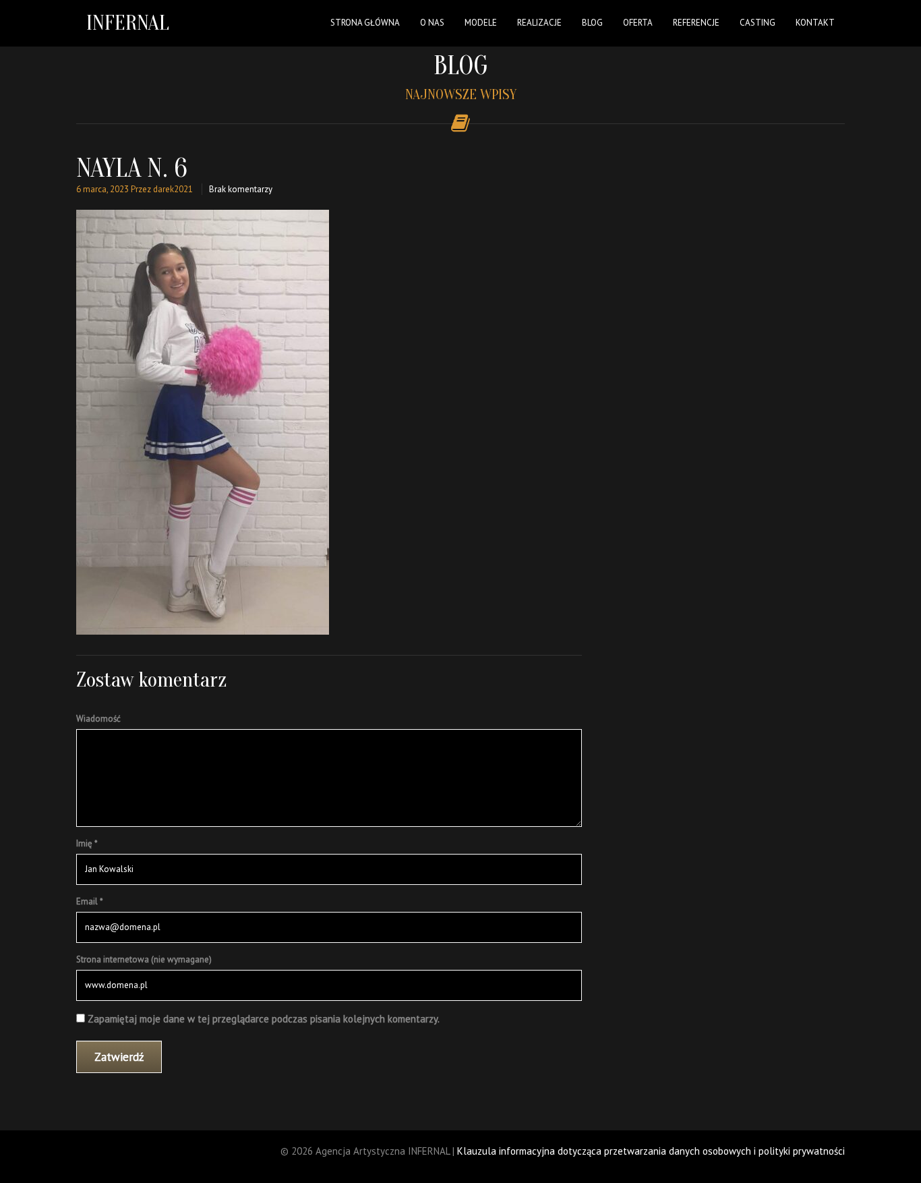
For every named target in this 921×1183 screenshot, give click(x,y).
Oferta (638, 22)
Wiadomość (98, 718)
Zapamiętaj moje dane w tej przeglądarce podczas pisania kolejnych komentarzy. (264, 1018)
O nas (432, 22)
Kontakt (815, 22)
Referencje (696, 22)
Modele (481, 22)
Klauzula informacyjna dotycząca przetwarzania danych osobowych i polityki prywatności (651, 1151)
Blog (592, 22)
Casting (757, 22)
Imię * (87, 843)
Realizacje (539, 22)
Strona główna (365, 22)
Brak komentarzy (240, 189)
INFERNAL (127, 22)
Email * (89, 901)
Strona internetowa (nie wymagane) (144, 959)
